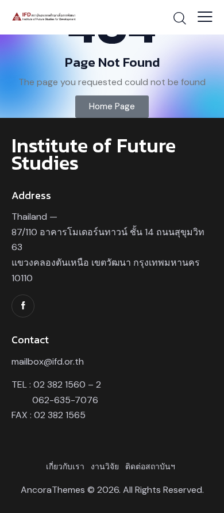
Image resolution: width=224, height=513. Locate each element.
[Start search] (179, 17)
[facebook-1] (22, 305)
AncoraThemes (53, 490)
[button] (205, 16)
